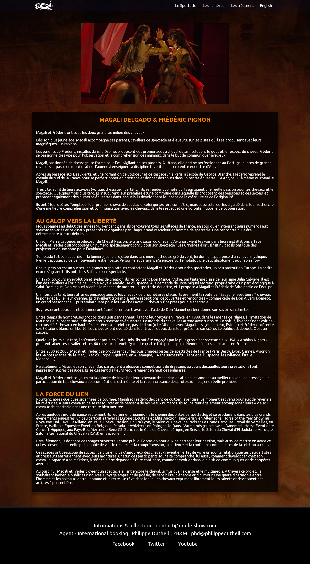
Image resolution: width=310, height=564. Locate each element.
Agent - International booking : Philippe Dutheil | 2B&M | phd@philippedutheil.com (155, 533)
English (266, 5)
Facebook (123, 544)
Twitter (156, 544)
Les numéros (213, 5)
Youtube (188, 544)
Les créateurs (242, 5)
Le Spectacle (185, 5)
